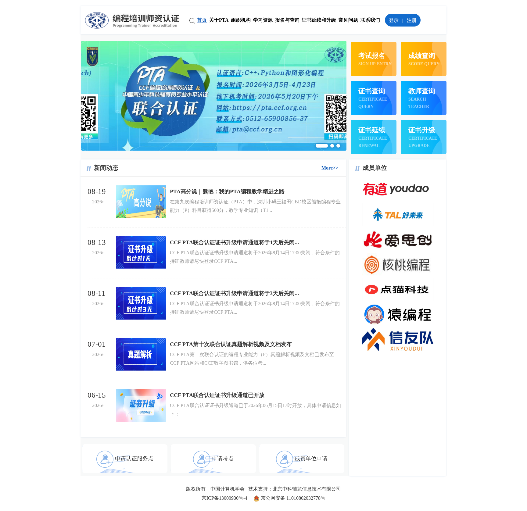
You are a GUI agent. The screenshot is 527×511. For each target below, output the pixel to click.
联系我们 (370, 20)
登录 (394, 20)
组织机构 (241, 20)
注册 (412, 20)
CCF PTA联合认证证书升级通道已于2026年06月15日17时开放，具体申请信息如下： (255, 409)
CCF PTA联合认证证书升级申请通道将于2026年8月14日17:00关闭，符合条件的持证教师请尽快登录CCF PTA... (255, 257)
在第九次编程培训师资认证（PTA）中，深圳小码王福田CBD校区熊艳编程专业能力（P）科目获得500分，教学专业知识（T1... (255, 206)
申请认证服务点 (134, 459)
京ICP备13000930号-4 (227, 498)
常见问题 (348, 20)
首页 (202, 20)
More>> (329, 167)
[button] (322, 146)
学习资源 (263, 20)
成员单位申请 (311, 459)
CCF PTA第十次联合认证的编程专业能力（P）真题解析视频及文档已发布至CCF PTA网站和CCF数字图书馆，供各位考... (252, 359)
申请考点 (223, 459)
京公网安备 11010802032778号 (292, 498)
